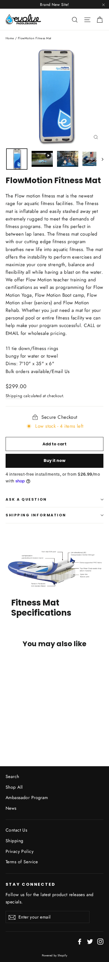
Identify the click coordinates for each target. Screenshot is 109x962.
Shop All (14, 787)
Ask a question (26, 499)
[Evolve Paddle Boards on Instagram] (100, 941)
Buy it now (54, 460)
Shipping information (36, 515)
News (11, 808)
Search (12, 776)
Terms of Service (22, 862)
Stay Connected (31, 884)
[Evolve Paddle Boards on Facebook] (80, 941)
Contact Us (16, 830)
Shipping (14, 396)
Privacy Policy (20, 851)
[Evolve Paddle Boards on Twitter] (90, 941)
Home (10, 38)
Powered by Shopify (54, 955)
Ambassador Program (27, 797)
